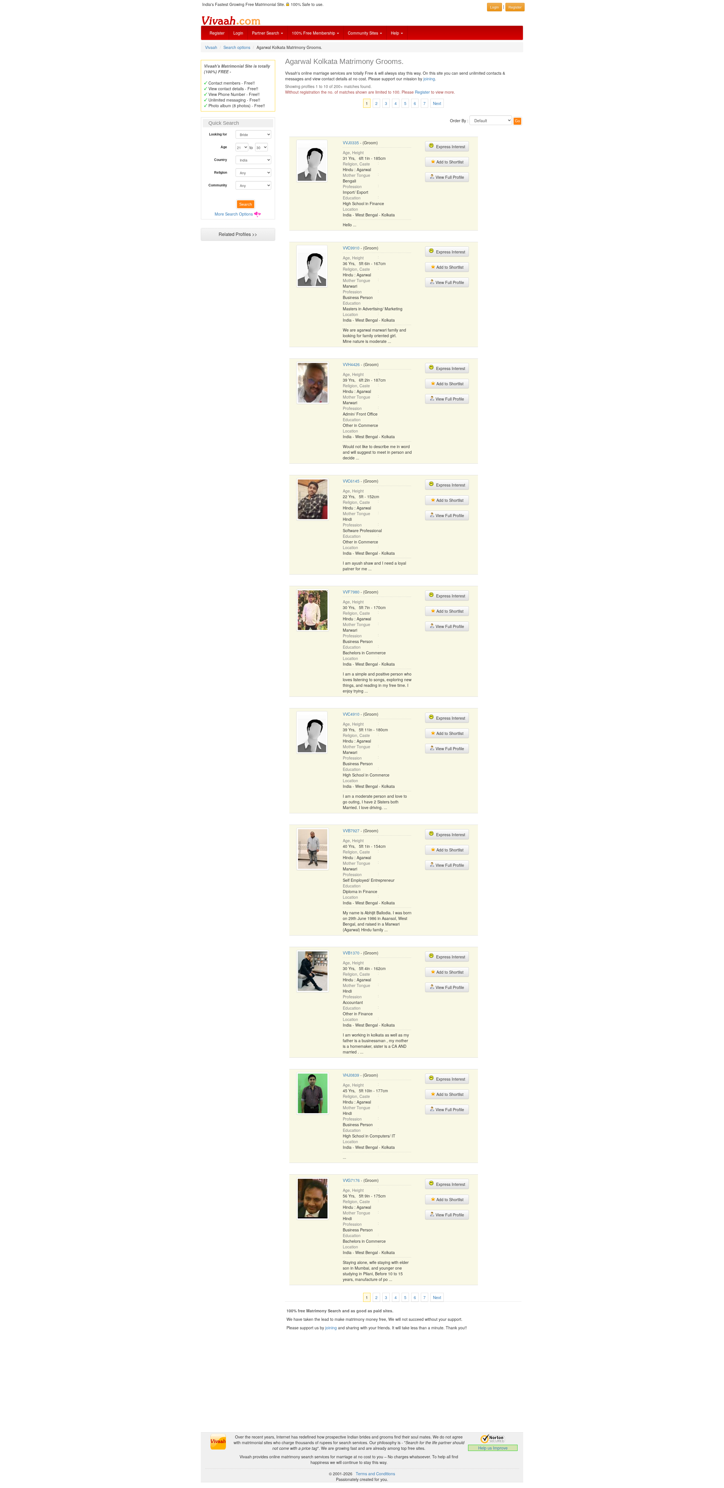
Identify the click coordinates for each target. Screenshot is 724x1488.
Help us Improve (493, 1448)
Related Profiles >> (238, 234)
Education (352, 198)
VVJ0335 (351, 142)
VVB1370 (351, 953)
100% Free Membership (314, 33)
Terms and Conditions (375, 1473)
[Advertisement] (237, 352)
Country (220, 159)
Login (238, 33)
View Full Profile (449, 177)
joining (429, 78)
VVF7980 (351, 592)
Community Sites (363, 33)
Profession (352, 186)
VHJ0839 (351, 1075)
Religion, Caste (356, 164)
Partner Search (266, 33)
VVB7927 (351, 830)
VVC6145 (351, 481)
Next (437, 103)
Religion (220, 172)
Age (224, 146)
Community (217, 185)
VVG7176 (351, 1180)
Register (217, 33)
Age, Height (353, 152)
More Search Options (234, 214)
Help (395, 33)
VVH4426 (351, 364)
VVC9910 (351, 248)
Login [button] (494, 7)
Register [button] (515, 7)
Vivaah (211, 47)
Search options (236, 47)
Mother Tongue (356, 175)
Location (350, 209)
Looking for (218, 134)
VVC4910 (351, 714)
